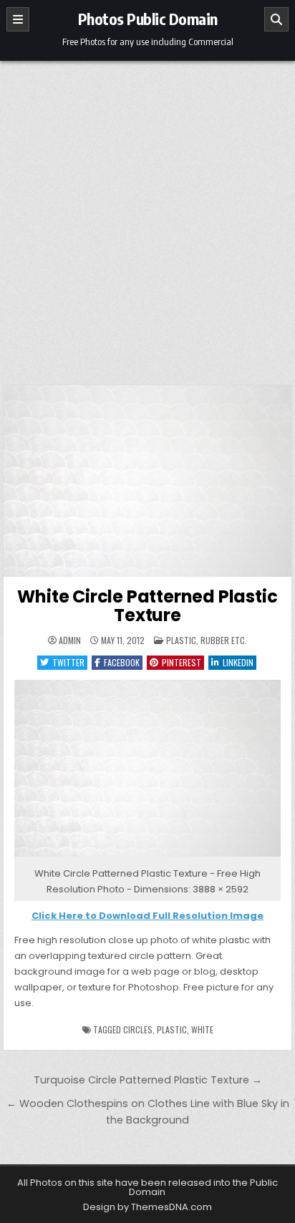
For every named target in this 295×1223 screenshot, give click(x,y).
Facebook (122, 662)
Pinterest (181, 662)
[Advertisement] (147, 215)
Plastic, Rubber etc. (206, 640)
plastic (172, 1029)
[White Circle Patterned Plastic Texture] (147, 857)
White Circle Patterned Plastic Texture (147, 606)
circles (138, 1029)
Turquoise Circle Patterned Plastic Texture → (148, 1080)
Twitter (68, 662)
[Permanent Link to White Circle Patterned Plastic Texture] (147, 481)
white (202, 1029)
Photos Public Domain (148, 19)
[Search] (276, 19)
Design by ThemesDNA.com (147, 1207)
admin (70, 640)
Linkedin (238, 662)
